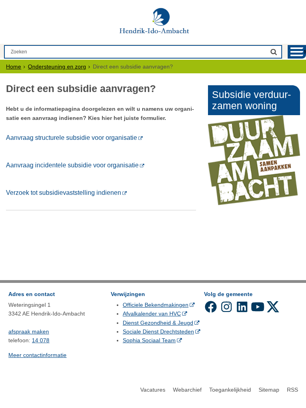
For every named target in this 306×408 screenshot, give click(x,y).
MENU (305, 52)
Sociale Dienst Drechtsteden (158, 331)
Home (13, 66)
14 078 (40, 340)
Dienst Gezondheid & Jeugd (158, 323)
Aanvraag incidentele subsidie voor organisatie (72, 165)
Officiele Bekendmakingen (155, 305)
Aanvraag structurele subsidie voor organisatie (71, 137)
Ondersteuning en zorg (57, 66)
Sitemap (269, 389)
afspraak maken (28, 331)
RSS (292, 389)
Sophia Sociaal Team (149, 340)
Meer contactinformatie (37, 355)
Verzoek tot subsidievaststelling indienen (63, 192)
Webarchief (187, 389)
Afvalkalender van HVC (152, 313)
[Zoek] (273, 51)
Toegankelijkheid (230, 389)
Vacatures (152, 389)
